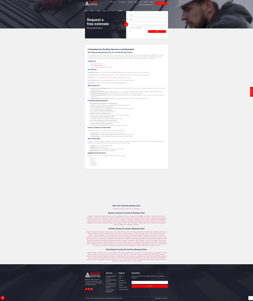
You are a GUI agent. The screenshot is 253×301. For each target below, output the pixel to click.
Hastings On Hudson (97, 256)
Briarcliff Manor (138, 252)
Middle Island (144, 238)
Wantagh (153, 223)
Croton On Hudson (117, 254)
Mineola (110, 221)
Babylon (107, 232)
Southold (143, 243)
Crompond (95, 254)
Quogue (93, 242)
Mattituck (128, 238)
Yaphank (157, 245)
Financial (129, 2)
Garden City (117, 218)
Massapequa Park (91, 221)
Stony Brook (154, 243)
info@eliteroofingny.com (99, 65)
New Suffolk (103, 240)
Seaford (129, 223)
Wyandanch (152, 245)
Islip (148, 237)
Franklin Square (104, 218)
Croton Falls (108, 254)
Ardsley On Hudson (102, 252)
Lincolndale (139, 256)
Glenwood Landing (138, 218)
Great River (161, 235)
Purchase (88, 259)
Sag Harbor (131, 242)
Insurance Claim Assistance (145, 4)
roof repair (111, 77)
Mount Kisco (100, 257)
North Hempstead (161, 218)
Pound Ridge (161, 257)
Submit (157, 31)
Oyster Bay (146, 221)
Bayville (109, 216)
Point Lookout (159, 221)
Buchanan (151, 252)
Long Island (137, 208)
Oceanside (124, 221)
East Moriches (110, 235)
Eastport (140, 235)
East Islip (96, 235)
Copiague (142, 233)
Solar (151, 2)
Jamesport (160, 237)
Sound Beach (119, 243)
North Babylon (111, 240)
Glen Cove (124, 218)
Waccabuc (163, 259)
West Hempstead (161, 223)
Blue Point (129, 232)
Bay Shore (113, 232)
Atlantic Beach (97, 216)
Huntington (128, 237)
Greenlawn (89, 237)
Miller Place (152, 238)
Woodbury (130, 224)
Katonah (127, 256)
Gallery (136, 2)
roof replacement (107, 80)
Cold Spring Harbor (128, 233)
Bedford (123, 252)
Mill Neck (104, 221)
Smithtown (112, 243)
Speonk (148, 243)
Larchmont (132, 256)
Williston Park (123, 224)
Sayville (151, 242)
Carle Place (126, 216)
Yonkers (129, 261)
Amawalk (89, 252)
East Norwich (147, 216)
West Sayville (125, 245)
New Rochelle (116, 257)
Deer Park (159, 233)
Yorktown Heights (136, 261)
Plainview (152, 221)
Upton (160, 243)
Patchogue (141, 240)
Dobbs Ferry (126, 254)
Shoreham (105, 243)
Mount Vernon (108, 257)
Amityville (95, 232)
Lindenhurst (104, 238)
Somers (120, 259)
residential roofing (116, 72)
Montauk (158, 238)
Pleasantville (146, 257)
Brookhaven (163, 232)
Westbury (116, 224)
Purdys (94, 259)
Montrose (93, 257)
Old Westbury (139, 221)
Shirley (100, 243)
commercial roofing (106, 75)
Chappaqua (157, 252)
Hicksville (94, 219)
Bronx (131, 208)
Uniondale (139, 223)
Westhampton (132, 245)
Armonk (110, 252)
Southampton (136, 243)
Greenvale (153, 218)
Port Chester (154, 257)
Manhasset (155, 219)
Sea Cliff (124, 223)
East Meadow (140, 216)
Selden (156, 242)
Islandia (144, 237)
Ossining (130, 257)
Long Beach (137, 219)
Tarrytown (133, 259)
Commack (136, 233)
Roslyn (111, 223)
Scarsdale (101, 259)
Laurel (98, 238)
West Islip (118, 245)
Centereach (106, 233)
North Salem (124, 257)
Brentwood (141, 232)
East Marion (102, 235)
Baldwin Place (116, 252)
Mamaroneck (146, 256)
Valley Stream (146, 223)
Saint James (145, 242)
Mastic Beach (121, 238)
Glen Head (130, 218)
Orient (136, 240)
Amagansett (89, 232)
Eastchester (133, 254)
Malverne (148, 219)
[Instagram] (89, 289)
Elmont (162, 216)
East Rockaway (156, 216)
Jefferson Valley (119, 256)
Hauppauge (110, 237)
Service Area (122, 2)
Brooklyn (122, 208)
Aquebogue (101, 232)
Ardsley (94, 252)
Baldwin (104, 216)
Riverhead (109, 242)
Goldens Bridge (146, 254)
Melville (138, 238)
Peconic (147, 240)
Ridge (105, 242)
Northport (118, 240)
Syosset (134, 223)
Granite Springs (155, 254)
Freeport (111, 218)
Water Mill (104, 245)
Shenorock (108, 259)
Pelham (140, 257)
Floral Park (96, 218)
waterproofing (119, 82)
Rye (97, 259)
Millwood (159, 256)
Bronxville (145, 252)
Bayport (119, 232)
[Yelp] (92, 289)
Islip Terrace (153, 237)
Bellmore (114, 216)
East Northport (118, 235)
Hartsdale (88, 256)
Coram (147, 233)
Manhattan (116, 208)
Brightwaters (156, 232)
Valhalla (152, 259)
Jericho (111, 219)
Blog (141, 2)
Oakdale (124, 240)
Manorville (110, 238)
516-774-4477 (98, 64)
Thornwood (140, 259)
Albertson (90, 216)
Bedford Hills (129, 252)
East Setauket (133, 235)
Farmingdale (89, 218)
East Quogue (126, 235)
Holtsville (122, 237)
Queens (127, 208)
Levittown (122, 219)
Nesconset (96, 240)
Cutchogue (153, 233)
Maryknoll (153, 256)
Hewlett (89, 219)
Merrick (99, 221)
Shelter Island (162, 242)
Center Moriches (98, 233)
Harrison (162, 254)
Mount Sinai (90, 240)
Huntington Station (137, 237)
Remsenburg (99, 242)
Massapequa (162, 219)
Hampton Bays (102, 237)
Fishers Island (153, 235)
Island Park (105, 219)
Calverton (90, 233)
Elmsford (139, 254)
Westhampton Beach (142, 245)
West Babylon (111, 245)
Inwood (100, 219)
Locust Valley (129, 219)
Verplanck (157, 259)
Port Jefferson (154, 240)
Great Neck (147, 218)
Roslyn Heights (117, 223)
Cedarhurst (133, 216)
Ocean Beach (130, 240)
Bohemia (135, 232)
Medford (133, 238)
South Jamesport (127, 243)
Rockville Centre (98, 223)
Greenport (95, 237)
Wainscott (98, 245)
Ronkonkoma (123, 242)
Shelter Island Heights (92, 243)
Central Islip (119, 233)
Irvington (112, 256)
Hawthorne (106, 256)
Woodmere (136, 224)
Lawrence (116, 219)
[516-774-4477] (3, 298)
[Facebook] (86, 289)
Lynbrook (143, 219)
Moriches (163, 238)
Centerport (112, 233)
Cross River (101, 254)
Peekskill (135, 257)
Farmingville (146, 235)
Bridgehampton (148, 232)
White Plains (123, 261)
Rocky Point (116, 242)
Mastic (115, 238)
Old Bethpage (131, 221)
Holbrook (116, 237)
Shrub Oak (114, 259)
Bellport (124, 232)
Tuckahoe (146, 259)
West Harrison (115, 261)
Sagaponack (138, 242)
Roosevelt (105, 223)
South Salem (126, 259)
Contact (146, 2)
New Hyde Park (117, 221)
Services (113, 2)
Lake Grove (93, 238)
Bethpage (120, 216)
